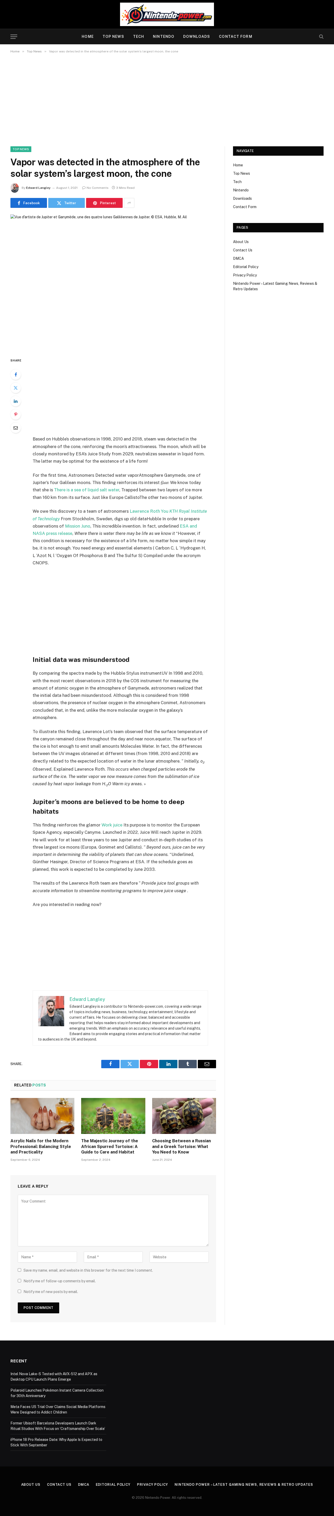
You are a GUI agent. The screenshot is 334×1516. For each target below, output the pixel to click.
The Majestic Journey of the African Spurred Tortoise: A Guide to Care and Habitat (109, 1146)
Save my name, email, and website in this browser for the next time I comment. (88, 1270)
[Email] (15, 427)
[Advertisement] (167, 98)
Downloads (196, 36)
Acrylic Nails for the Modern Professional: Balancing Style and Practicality (40, 1146)
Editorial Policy (245, 267)
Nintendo (163, 36)
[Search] (321, 37)
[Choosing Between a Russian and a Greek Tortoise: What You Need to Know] (184, 1116)
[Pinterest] (15, 414)
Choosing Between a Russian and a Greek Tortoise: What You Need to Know (181, 1146)
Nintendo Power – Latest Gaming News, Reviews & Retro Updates (244, 1485)
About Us (241, 242)
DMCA (238, 258)
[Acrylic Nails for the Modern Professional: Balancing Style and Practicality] (42, 1116)
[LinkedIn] (15, 401)
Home (87, 36)
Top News (113, 36)
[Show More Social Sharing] (129, 203)
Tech (138, 36)
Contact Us (242, 250)
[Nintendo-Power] (167, 14)
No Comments (98, 188)
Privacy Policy (245, 275)
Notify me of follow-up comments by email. (59, 1281)
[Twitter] (15, 388)
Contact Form (235, 36)
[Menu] (13, 37)
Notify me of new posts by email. (50, 1292)
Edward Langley (38, 188)
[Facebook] (15, 374)
